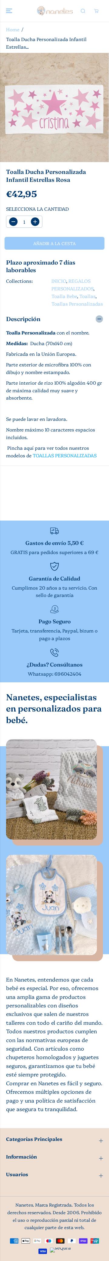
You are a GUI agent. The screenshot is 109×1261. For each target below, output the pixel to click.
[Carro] (96, 11)
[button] (9, 11)
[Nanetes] (55, 10)
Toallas (87, 296)
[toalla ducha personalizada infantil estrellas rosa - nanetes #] (54, 107)
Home (12, 29)
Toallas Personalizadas (77, 303)
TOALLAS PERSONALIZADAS (65, 455)
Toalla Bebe (64, 296)
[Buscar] (83, 11)
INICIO (58, 281)
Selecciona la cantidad (37, 209)
